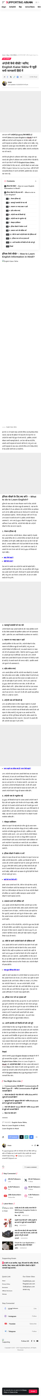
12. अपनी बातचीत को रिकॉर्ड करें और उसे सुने (22, 242)
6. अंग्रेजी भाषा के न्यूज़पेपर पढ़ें (17, 218)
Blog (8, 55)
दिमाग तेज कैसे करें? (11, 1113)
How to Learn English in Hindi (13, 1125)
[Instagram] (32, 1188)
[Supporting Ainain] (6, 1341)
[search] (26, 2)
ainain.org (26, 1289)
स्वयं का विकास (13, 55)
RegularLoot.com (29, 1284)
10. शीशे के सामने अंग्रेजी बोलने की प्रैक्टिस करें (23, 234)
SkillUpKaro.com (29, 1287)
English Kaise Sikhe (19, 1122)
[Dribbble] (32, 1195)
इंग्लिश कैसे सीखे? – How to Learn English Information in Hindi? (19, 187)
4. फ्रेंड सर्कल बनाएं (14, 210)
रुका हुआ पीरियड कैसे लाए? (12, 970)
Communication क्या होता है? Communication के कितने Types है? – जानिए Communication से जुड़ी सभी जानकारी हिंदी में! (20, 1088)
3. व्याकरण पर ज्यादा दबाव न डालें (18, 206)
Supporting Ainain (19, 2)
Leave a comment (31, 1167)
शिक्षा (16, 1215)
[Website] (32, 1145)
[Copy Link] (14, 77)
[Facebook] (35, 1145)
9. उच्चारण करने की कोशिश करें (17, 230)
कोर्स (19, 1215)
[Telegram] (20, 1331)
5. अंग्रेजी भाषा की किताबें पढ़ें (17, 214)
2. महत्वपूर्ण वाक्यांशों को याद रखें (18, 202)
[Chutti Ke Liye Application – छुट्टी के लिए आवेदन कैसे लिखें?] (7, 1246)
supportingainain (8, 1151)
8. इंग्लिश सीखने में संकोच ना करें (18, 226)
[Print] (17, 77)
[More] (21, 77)
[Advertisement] (20, 31)
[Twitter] (32, 1180)
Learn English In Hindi (10, 1128)
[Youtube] (12, 1195)
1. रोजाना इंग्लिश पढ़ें (14, 198)
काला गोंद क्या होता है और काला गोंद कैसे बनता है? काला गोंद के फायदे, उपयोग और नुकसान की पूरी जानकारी (26, 1233)
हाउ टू (16, 1225)
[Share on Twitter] (10, 77)
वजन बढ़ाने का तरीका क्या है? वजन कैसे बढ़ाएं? (17, 768)
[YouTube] (38, 1145)
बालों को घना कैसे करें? (10, 879)
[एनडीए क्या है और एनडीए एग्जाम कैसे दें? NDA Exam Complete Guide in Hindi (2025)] (7, 1211)
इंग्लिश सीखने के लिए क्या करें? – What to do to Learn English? (19, 193)
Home (3, 55)
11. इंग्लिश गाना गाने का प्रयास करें (19, 238)
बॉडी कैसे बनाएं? (8, 561)
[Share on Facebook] (7, 77)
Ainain (10, 82)
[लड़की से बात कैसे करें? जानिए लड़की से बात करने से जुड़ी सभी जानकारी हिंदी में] (7, 1223)
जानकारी (17, 1238)
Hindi (29, 137)
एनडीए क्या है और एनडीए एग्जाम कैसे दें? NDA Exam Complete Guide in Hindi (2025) (26, 1210)
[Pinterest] (12, 1188)
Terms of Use (13, 1392)
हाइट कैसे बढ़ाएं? (9, 557)
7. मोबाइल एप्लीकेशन (14, 222)
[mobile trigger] (4, 2)
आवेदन (16, 1248)
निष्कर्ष (11, 246)
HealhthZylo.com (29, 1281)
